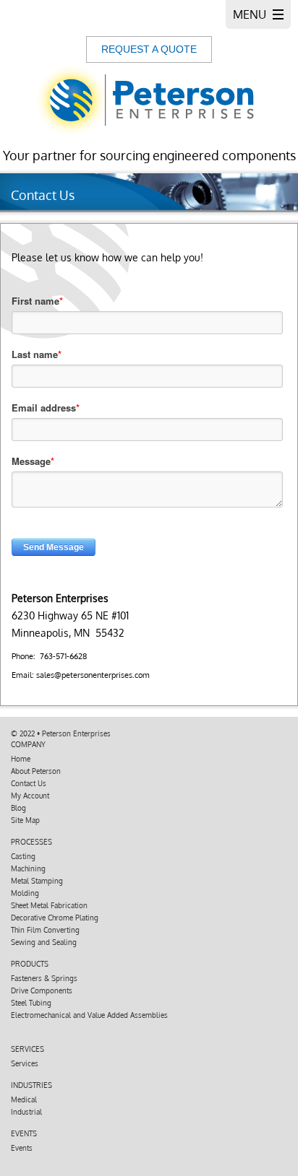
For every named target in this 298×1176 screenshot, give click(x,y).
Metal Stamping (37, 880)
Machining (28, 868)
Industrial (26, 1111)
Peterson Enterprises (76, 733)
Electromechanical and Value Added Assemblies (89, 1015)
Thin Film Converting (45, 929)
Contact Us (28, 783)
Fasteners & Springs (44, 978)
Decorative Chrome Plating (54, 917)
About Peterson (36, 771)
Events (22, 1148)
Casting (23, 856)
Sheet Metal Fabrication (49, 905)
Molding (25, 893)
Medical (24, 1099)
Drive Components (41, 990)
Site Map (25, 820)
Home (20, 758)
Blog (18, 807)
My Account (30, 795)
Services (24, 1063)
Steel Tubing (31, 1002)
